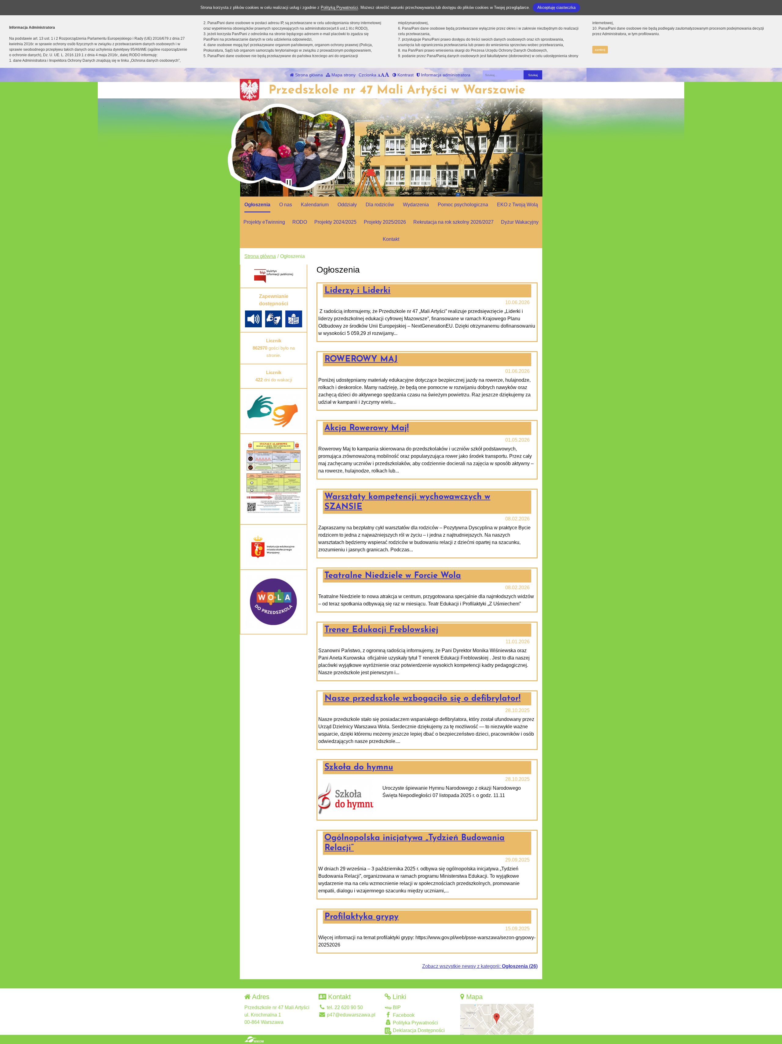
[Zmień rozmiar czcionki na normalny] (379, 74)
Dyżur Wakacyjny (520, 222)
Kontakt (391, 239)
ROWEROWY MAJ (360, 359)
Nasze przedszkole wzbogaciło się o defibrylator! (422, 698)
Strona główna (308, 74)
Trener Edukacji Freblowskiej (381, 630)
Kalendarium (315, 204)
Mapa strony (343, 74)
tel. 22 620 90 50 (344, 1007)
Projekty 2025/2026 (385, 222)
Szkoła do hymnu (358, 767)
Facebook (403, 1015)
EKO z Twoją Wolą (517, 204)
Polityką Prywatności (339, 7)
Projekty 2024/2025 (335, 222)
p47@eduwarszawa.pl (350, 1014)
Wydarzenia (416, 204)
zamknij (600, 49)
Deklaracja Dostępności (418, 1030)
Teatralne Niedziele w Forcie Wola (392, 576)
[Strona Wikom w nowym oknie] (254, 1039)
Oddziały (347, 204)
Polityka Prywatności (415, 1022)
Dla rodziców (380, 204)
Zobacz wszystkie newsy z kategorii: (480, 966)
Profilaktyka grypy (361, 917)
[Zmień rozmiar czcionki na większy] (383, 74)
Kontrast (405, 74)
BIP (396, 1007)
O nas (285, 204)
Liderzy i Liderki (357, 290)
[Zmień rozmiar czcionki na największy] (387, 74)
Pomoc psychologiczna (463, 204)
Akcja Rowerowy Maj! (366, 428)
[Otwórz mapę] (497, 1019)
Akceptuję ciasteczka (556, 7)
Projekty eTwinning (264, 222)
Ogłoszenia (257, 204)
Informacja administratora (445, 74)
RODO (299, 222)
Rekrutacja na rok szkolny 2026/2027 (453, 222)
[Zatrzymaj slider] (289, 183)
